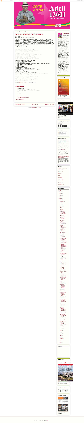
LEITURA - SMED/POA (62, 216)
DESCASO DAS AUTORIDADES (63, 223)
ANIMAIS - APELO (62, 210)
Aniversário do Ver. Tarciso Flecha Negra (63, 278)
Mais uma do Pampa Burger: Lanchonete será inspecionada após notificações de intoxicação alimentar (63, 141)
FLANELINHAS (62, 270)
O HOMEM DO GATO (61, 149)
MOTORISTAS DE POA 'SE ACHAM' (63, 322)
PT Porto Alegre (60, 179)
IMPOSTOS (62, 206)
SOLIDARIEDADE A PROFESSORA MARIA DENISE (63, 241)
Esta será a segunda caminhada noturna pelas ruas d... (63, 294)
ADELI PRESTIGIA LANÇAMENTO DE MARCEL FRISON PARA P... (63, 263)
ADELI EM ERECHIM (62, 218)
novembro (62, 201)
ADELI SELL (66, 33)
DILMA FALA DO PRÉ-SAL (63, 297)
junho (61, 332)
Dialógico (59, 175)
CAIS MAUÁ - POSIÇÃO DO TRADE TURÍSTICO (62, 235)
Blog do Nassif (60, 171)
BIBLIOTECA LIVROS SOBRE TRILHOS (63, 315)
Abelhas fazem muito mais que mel (63, 290)
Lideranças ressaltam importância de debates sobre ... (63, 309)
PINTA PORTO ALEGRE (62, 268)
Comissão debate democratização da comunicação (63, 275)
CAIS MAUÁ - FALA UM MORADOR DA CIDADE (63, 227)
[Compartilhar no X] (33, 82)
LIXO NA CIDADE (63, 232)
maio (61, 333)
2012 (60, 193)
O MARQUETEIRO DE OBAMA (63, 239)
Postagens (61, 132)
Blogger (48, 420)
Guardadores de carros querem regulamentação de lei (63, 258)
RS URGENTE (60, 180)
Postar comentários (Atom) (36, 107)
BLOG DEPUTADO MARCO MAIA (63, 282)
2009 (60, 198)
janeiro (61, 340)
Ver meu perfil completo (62, 74)
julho (61, 330)
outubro (61, 203)
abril (61, 335)
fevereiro (61, 338)
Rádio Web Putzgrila (61, 182)
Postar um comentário (20, 99)
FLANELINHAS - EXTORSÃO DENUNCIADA (63, 212)
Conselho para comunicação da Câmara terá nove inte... (63, 246)
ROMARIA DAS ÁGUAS (62, 230)
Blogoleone (59, 173)
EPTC (61, 207)
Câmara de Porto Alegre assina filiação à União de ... (63, 301)
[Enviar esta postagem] (29, 82)
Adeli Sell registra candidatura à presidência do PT (63, 250)
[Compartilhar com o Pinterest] (35, 82)
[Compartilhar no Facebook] (34, 82)
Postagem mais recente (20, 104)
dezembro (61, 199)
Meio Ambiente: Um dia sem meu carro (63, 254)
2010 (60, 196)
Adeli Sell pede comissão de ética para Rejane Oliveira (63, 157)
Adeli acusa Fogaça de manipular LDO (63, 305)
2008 (60, 342)
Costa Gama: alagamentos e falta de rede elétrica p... (62, 286)
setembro (61, 204)
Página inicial (35, 104)
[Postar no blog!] (32, 82)
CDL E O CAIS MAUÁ (62, 221)
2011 (60, 195)
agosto (61, 328)
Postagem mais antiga (49, 104)
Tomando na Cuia (61, 184)
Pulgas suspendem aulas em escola (63, 312)
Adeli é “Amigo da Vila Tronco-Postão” (63, 325)
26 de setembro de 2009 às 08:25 (23, 97)
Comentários (61, 134)
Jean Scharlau (60, 177)
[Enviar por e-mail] (31, 82)
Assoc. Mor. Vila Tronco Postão (63, 168)
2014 (60, 190)
